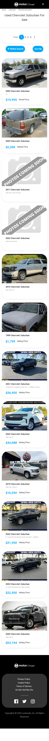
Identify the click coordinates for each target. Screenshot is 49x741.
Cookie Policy (24, 683)
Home (4, 9)
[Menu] (43, 4)
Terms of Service (24, 686)
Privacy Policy (24, 679)
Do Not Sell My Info (24, 690)
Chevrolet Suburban (25, 9)
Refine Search (16, 49)
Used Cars (12, 9)
